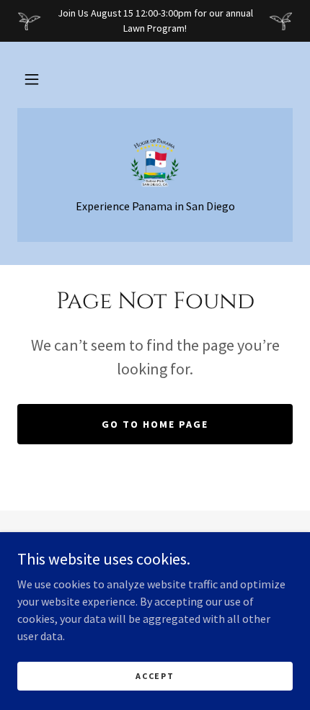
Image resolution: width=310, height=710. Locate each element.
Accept (155, 675)
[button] (31, 79)
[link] (155, 162)
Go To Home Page (155, 424)
